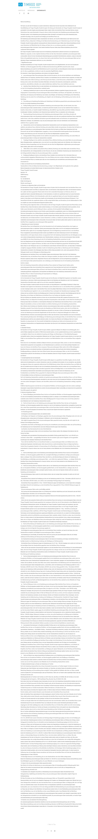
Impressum (31, 10)
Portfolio (21, 10)
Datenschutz (41, 10)
